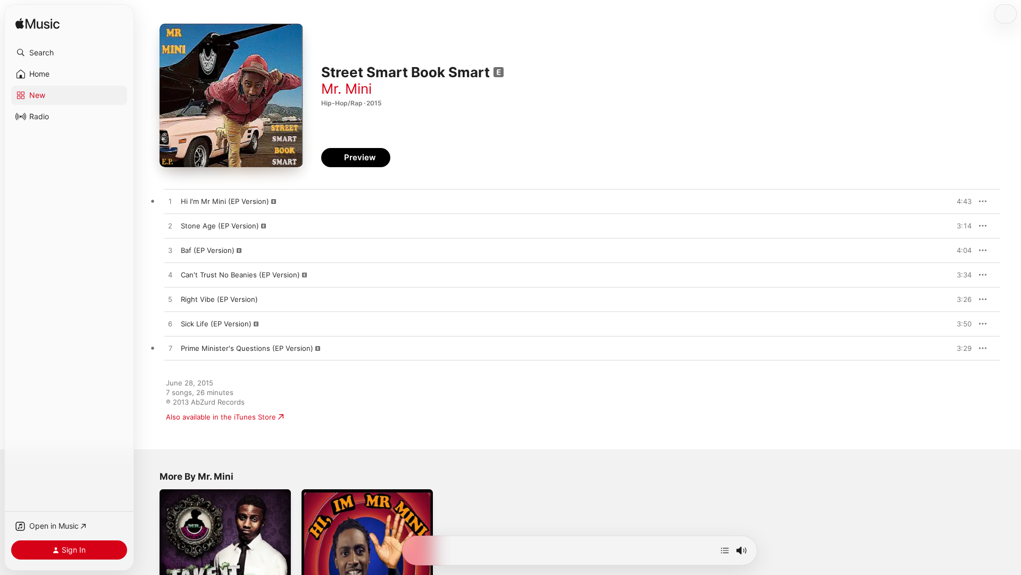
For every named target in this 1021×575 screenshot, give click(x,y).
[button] (69, 53)
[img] (37, 24)
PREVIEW (960, 201)
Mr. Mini (346, 88)
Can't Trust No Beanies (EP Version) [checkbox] (240, 274)
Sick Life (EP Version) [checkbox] (216, 323)
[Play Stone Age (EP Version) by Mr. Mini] (170, 226)
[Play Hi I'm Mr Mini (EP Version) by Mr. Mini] (170, 202)
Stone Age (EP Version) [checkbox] (220, 225)
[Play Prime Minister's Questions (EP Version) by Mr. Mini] (170, 349)
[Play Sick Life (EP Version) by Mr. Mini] (170, 324)
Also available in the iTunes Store (221, 417)
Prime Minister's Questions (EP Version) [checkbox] (247, 348)
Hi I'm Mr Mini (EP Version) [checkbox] (225, 201)
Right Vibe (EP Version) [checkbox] (219, 299)
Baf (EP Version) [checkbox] (208, 250)
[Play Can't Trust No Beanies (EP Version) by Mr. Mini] (170, 275)
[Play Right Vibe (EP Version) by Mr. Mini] (170, 300)
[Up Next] (724, 550)
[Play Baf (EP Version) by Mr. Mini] (170, 251)
